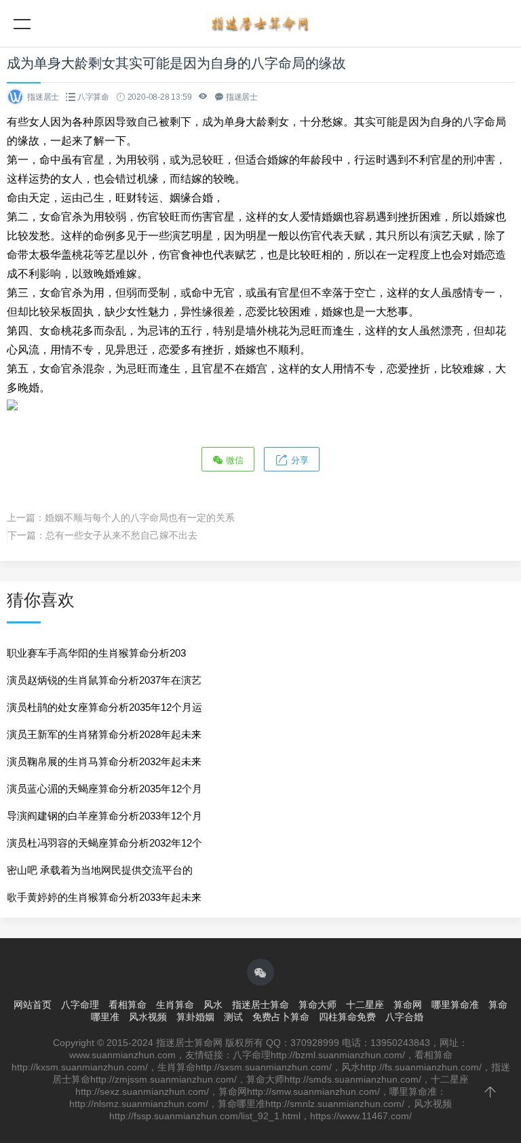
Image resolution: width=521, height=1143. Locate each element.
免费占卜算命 (280, 1016)
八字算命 (93, 97)
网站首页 (33, 1004)
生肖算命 (175, 1004)
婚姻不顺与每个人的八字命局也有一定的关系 (140, 517)
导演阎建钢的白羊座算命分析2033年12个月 (104, 815)
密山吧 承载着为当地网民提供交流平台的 (100, 870)
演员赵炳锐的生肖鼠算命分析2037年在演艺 (104, 680)
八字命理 (80, 1004)
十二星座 (365, 1004)
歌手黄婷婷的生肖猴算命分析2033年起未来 (104, 897)
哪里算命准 (455, 1004)
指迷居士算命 (260, 1004)
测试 (233, 1016)
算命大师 (317, 1004)
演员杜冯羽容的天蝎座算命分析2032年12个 (104, 843)
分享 (298, 460)
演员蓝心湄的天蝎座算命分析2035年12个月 (104, 788)
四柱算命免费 (347, 1016)
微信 (233, 460)
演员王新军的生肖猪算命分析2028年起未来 (104, 734)
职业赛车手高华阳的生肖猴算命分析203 (96, 653)
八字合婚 (404, 1016)
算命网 (407, 1004)
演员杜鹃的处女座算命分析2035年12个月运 (104, 707)
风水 (213, 1004)
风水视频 (148, 1016)
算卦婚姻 (195, 1016)
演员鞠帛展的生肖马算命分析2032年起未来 (104, 761)
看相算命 (128, 1004)
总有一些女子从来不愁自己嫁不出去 (121, 535)
